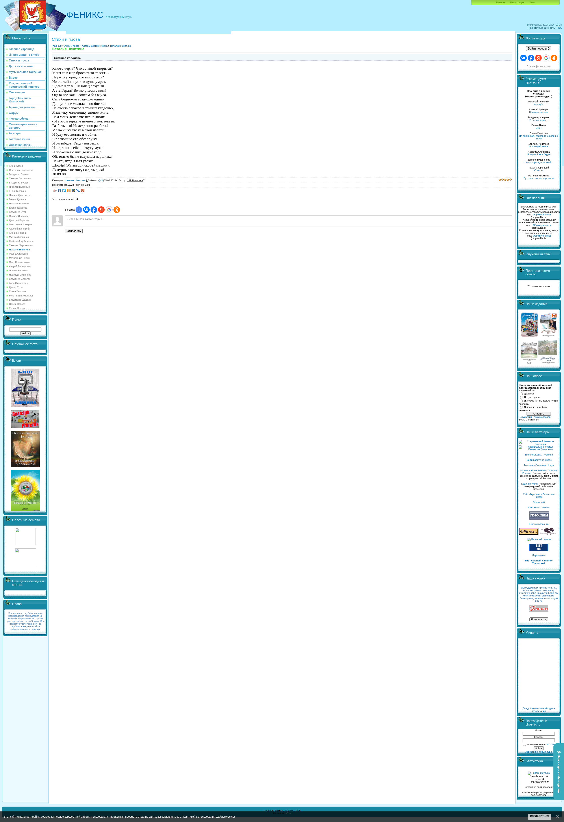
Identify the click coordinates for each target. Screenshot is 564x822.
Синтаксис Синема (538, 507)
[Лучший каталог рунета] (538, 550)
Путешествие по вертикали (538, 178)
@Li (100, 180)
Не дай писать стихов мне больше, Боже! (538, 137)
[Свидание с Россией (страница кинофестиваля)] (25, 510)
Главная (500, 2)
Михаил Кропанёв (19, 237)
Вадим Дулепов (17, 199)
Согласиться (539, 816)
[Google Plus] (82, 190)
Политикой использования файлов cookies (209, 816)
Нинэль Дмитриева (19, 195)
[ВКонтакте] (59, 190)
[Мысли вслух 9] (547, 363)
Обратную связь (542, 214)
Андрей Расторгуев (20, 266)
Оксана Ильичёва (19, 216)
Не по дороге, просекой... (539, 162)
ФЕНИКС (85, 15)
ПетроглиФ (539, 502)
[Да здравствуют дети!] (548, 534)
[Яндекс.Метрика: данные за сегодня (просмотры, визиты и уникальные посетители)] (539, 773)
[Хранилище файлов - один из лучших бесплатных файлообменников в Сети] (25, 566)
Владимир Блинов (19, 174)
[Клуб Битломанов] (25, 427)
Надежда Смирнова (20, 274)
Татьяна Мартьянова (21, 245)
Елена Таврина (17, 291)
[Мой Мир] (73, 190)
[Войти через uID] (79, 209)
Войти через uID (538, 48)
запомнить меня (536, 744)
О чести (538, 170)
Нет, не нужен (532, 397)
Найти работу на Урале (539, 460)
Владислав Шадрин (20, 299)
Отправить (74, 231)
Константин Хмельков (21, 295)
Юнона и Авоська (539, 524)
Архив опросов (542, 417)
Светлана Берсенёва (21, 170)
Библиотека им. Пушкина (539, 454)
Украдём (539, 104)
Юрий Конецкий (17, 232)
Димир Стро (15, 287)
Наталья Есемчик (19, 203)
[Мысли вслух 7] (548, 337)
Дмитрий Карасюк (19, 220)
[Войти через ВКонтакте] (86, 209)
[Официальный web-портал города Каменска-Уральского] (538, 449)
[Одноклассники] (69, 190)
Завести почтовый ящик (538, 751)
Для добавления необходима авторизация (539, 709)
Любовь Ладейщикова (21, 241)
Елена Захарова (18, 207)
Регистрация (517, 2)
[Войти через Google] (109, 209)
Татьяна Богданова (20, 178)
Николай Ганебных (19, 186)
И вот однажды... (538, 120)
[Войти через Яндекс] (101, 209)
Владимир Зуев (17, 212)
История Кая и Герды (539, 154)
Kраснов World (529, 483)
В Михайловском (538, 112)
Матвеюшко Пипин (19, 258)
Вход (532, 2)
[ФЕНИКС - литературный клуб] (538, 608)
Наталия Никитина (19, 249)
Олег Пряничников (19, 262)
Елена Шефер (17, 308)
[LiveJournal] (78, 190)
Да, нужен (529, 393)
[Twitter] (64, 190)
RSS (559, 27)
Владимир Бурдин (19, 182)
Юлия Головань (17, 191)
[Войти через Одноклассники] (116, 209)
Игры (539, 128)
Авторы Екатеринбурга (95, 45)
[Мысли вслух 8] (529, 363)
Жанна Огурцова (18, 253)
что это (550, 744)
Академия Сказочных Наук (539, 465)
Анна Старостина (18, 283)
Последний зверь (538, 146)
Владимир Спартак (19, 279)
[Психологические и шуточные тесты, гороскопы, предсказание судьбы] (25, 544)
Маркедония (538, 555)
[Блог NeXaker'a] (25, 405)
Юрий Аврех (16, 166)
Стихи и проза (71, 45)
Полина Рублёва (18, 270)
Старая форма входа (539, 66)
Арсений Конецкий (19, 228)
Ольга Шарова (17, 304)
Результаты (525, 417)
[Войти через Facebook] (94, 209)
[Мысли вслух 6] (529, 337)
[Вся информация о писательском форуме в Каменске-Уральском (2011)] (25, 466)
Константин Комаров (20, 224)
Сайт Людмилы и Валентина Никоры (539, 495)
